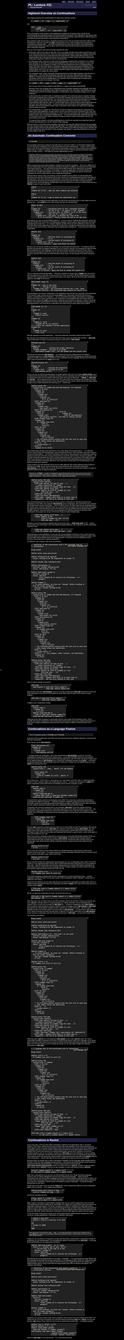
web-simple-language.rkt (78, 546)
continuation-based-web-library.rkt (70, 1269)
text (94, 7)
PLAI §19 (61, 735)
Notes (88, 2)
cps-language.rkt (81, 1050)
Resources (80, 2)
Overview (71, 2)
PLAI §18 (34, 141)
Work (93, 2)
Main (63, 2)
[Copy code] (69, 20)
